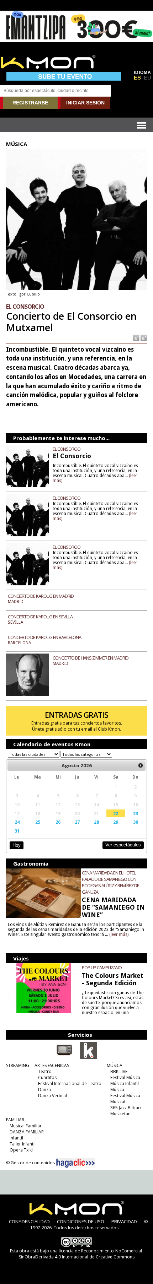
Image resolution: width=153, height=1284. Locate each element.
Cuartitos (47, 1077)
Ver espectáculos (123, 844)
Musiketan (120, 1114)
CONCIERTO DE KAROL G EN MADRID (41, 596)
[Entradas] (88, 1057)
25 (37, 822)
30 (135, 822)
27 (77, 822)
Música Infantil (124, 1083)
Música (117, 1090)
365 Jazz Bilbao (125, 1108)
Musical (117, 1102)
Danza (44, 1090)
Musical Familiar (26, 1126)
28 (96, 822)
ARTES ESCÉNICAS (52, 1065)
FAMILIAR (15, 1120)
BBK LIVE (118, 1071)
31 (17, 831)
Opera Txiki (21, 1150)
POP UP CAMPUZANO (102, 967)
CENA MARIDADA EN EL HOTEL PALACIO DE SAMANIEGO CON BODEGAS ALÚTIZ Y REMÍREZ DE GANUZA (110, 882)
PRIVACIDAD (124, 1221)
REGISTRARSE (30, 102)
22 (115, 813)
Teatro (45, 1071)
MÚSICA (114, 1065)
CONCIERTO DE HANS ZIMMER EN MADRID (90, 658)
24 (17, 822)
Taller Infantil (23, 1144)
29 (115, 822)
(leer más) (118, 934)
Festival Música (125, 1077)
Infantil (16, 1138)
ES (137, 78)
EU (147, 78)
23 (135, 813)
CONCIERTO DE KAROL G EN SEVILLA (40, 616)
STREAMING (17, 1065)
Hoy (16, 845)
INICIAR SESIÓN (85, 102)
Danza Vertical (52, 1096)
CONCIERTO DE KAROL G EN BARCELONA (44, 637)
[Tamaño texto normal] (135, 337)
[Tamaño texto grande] (143, 337)
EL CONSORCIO (66, 449)
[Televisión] (64, 1057)
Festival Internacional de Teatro (69, 1083)
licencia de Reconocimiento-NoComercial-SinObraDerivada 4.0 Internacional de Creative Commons (81, 1254)
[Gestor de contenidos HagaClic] (75, 1163)
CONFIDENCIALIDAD (29, 1221)
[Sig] (140, 765)
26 (58, 822)
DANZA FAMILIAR (27, 1132)
